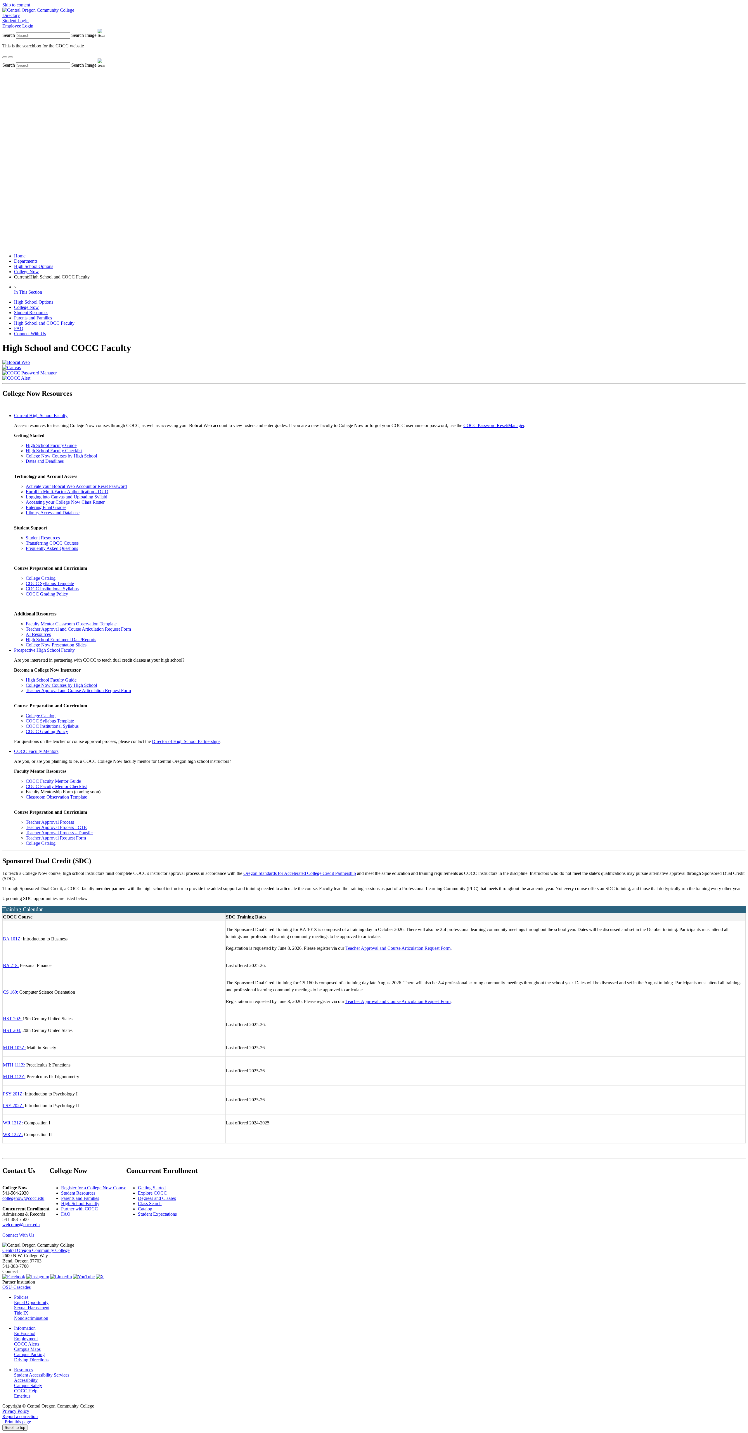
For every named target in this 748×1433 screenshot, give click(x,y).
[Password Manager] (29, 372)
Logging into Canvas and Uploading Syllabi (66, 496)
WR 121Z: (13, 1122)
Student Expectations (157, 1214)
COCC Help (25, 1390)
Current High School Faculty (40, 415)
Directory (11, 15)
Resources (23, 1369)
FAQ (18, 328)
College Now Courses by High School (61, 455)
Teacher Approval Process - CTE (56, 827)
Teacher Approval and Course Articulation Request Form (78, 629)
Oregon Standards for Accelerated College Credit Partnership (299, 873)
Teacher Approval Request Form (56, 837)
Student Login (15, 20)
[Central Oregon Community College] (38, 10)
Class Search (150, 1203)
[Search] (4, 57)
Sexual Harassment (31, 1307)
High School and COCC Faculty (44, 323)
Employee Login (17, 25)
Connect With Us (30, 333)
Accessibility (26, 1380)
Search (8, 35)
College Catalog (41, 578)
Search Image (83, 35)
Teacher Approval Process (50, 822)
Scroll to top (15, 1427)
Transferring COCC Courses (52, 543)
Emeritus (22, 1396)
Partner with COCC (79, 1208)
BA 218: (11, 965)
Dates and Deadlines (45, 461)
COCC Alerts (26, 1343)
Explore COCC (152, 1193)
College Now (26, 271)
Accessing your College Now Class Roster (65, 502)
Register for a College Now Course (93, 1187)
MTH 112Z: (14, 1076)
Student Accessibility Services (41, 1374)
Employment (26, 1338)
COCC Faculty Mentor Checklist (56, 786)
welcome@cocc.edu (21, 1224)
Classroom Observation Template (56, 796)
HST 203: (12, 1030)
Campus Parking (29, 1354)
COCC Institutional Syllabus (52, 588)
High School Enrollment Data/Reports (61, 639)
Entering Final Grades (46, 507)
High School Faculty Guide (51, 445)
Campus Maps (27, 1349)
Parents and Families (33, 317)
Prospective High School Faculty (44, 650)
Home (19, 255)
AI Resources (38, 634)
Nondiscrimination (31, 1318)
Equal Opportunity (31, 1302)
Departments (25, 261)
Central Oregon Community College (36, 1250)
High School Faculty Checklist (54, 450)
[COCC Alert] (16, 378)
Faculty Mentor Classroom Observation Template (71, 623)
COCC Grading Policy (47, 593)
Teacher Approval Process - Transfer (59, 832)
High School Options (33, 266)
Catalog (145, 1208)
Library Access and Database (52, 512)
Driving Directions (31, 1359)
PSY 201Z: (13, 1093)
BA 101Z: (12, 938)
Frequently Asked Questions (52, 548)
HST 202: (12, 1018)
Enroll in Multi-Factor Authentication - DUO (67, 491)
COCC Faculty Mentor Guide (53, 781)
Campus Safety (28, 1385)
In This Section (28, 292)
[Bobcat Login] (16, 362)
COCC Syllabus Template (50, 583)
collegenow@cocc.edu (23, 1198)
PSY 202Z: (13, 1105)
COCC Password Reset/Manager (493, 425)
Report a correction (20, 1416)
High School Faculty (80, 1203)
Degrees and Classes (157, 1198)
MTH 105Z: (14, 1047)
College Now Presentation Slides (56, 644)
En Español (24, 1333)
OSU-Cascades (16, 1287)
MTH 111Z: (14, 1064)
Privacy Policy (15, 1411)
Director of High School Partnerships (186, 741)
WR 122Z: (13, 1134)
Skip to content (16, 4)
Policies (21, 1297)
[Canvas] (11, 367)
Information (25, 1328)
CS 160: (10, 992)
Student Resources (31, 312)
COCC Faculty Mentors (36, 751)
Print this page (18, 1421)
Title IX (21, 1312)
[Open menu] (10, 57)
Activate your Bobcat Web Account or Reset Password (76, 486)
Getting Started (152, 1187)
